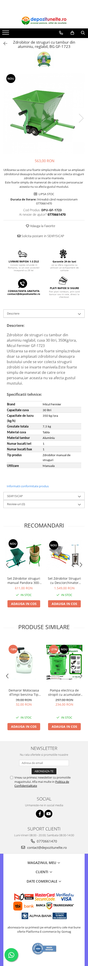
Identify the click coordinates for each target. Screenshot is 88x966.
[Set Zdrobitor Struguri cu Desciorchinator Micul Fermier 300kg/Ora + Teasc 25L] (64, 555)
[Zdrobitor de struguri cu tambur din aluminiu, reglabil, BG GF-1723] (44, 113)
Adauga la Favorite (42, 226)
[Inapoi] (3, 43)
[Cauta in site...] (83, 32)
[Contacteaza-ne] (61, 32)
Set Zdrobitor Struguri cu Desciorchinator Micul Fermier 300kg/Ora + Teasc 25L (64, 580)
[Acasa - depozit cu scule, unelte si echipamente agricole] (44, 20)
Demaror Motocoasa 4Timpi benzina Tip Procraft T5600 (24, 692)
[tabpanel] (44, 113)
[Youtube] (48, 814)
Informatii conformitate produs (28, 486)
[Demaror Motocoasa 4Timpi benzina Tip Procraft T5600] (24, 662)
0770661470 (46, 841)
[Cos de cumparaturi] (72, 32)
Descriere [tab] (13, 313)
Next (81, 118)
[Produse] (6, 34)
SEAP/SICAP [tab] (15, 496)
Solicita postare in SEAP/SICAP (42, 236)
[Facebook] (40, 814)
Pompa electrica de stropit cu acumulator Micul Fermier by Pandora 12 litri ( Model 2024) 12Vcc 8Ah (64, 692)
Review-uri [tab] (16, 504)
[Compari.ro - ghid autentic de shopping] (44, 949)
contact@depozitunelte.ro (46, 847)
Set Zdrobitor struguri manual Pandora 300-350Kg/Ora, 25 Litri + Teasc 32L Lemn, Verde (24, 580)
